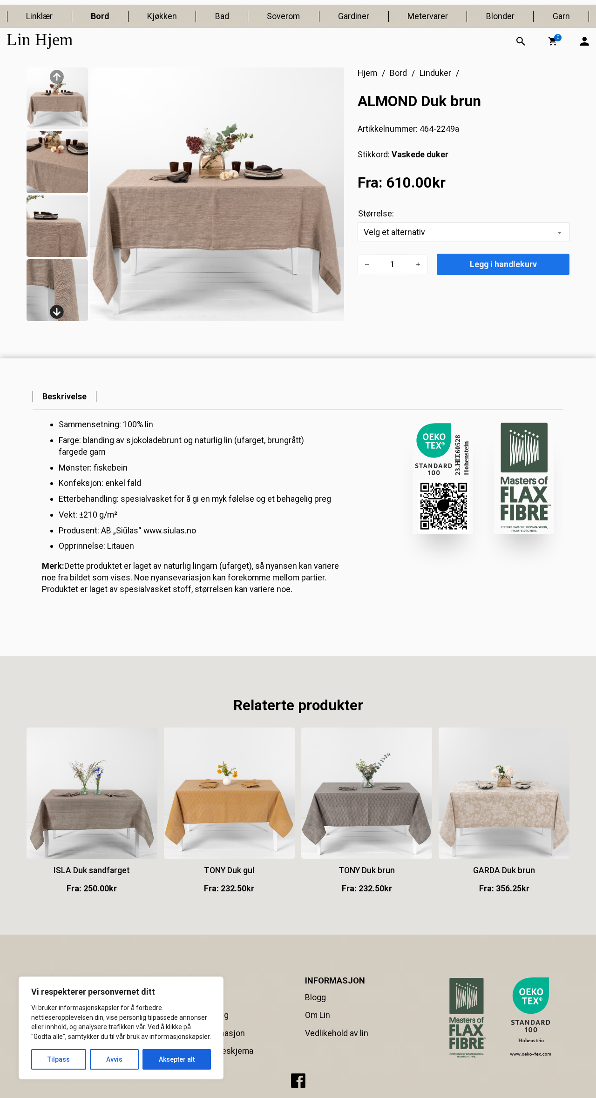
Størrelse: (376, 213)
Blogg (315, 997)
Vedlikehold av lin (336, 1033)
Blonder (500, 16)
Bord (100, 16)
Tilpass (58, 1059)
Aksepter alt (177, 1059)
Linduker (435, 73)
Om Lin (317, 1015)
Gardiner (353, 16)
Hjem (367, 73)
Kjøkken (162, 16)
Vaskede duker (420, 154)
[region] (121, 1028)
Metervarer (427, 16)
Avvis (114, 1059)
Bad (222, 16)
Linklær (39, 16)
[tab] (64, 397)
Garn (561, 16)
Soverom (283, 16)
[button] (553, 41)
